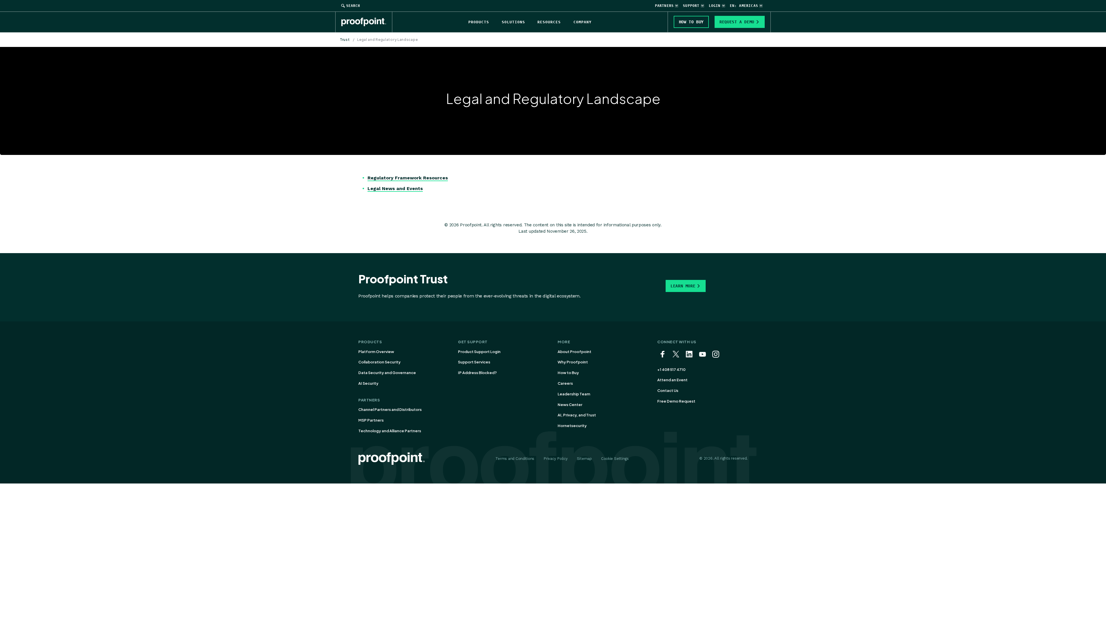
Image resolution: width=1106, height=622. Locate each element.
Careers (565, 383)
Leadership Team (574, 394)
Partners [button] (664, 6)
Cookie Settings (615, 458)
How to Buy (568, 372)
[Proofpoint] (366, 22)
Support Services (474, 362)
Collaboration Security (379, 362)
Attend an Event (672, 380)
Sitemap (584, 458)
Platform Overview (376, 351)
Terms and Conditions (514, 458)
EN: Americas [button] (744, 6)
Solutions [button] (513, 22)
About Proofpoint (574, 351)
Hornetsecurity (572, 425)
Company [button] (582, 22)
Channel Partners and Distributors (390, 409)
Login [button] (715, 6)
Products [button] (478, 22)
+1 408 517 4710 (671, 369)
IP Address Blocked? (477, 372)
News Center (570, 404)
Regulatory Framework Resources (408, 178)
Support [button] (691, 6)
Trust (345, 39)
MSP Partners (371, 420)
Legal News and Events (395, 188)
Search (353, 6)
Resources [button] (549, 22)
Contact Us (667, 390)
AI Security (368, 383)
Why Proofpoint (573, 362)
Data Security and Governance (387, 372)
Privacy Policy (555, 458)
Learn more (683, 286)
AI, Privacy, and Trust (577, 415)
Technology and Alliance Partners (389, 430)
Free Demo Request (676, 401)
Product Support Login (479, 351)
